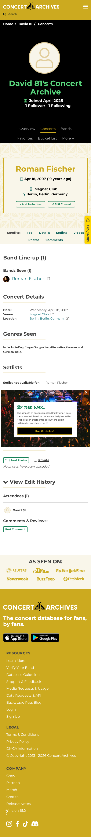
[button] (44, 407)
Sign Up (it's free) (44, 431)
